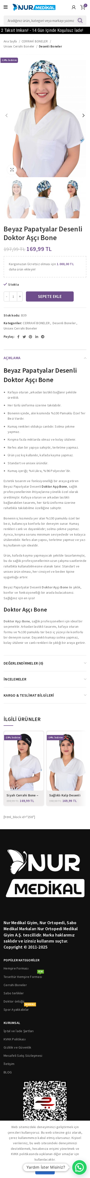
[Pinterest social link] (30, 337)
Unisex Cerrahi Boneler (19, 46)
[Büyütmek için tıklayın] (12, 170)
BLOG (8, 1072)
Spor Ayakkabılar (19, 1008)
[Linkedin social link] (37, 337)
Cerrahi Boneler (15, 985)
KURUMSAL (12, 1023)
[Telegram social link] (43, 337)
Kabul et (45, 1170)
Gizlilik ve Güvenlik (17, 1047)
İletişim (9, 1064)
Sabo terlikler (14, 993)
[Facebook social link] (18, 337)
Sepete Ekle (50, 296)
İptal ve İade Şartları (19, 1031)
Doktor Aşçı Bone (54, 486)
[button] (79, 1167)
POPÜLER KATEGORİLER (21, 960)
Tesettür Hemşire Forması (23, 976)
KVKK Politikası (15, 1039)
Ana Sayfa (11, 41)
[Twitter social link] (24, 337)
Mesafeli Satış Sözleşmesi (23, 1055)
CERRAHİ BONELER (35, 41)
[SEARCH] (80, 20)
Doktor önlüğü (14, 1001)
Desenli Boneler (50, 46)
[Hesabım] (73, 7)
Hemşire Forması (16, 968)
